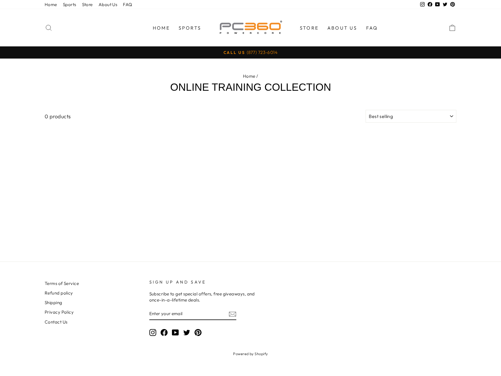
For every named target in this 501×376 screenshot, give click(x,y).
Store (87, 4)
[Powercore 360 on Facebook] (164, 332)
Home (51, 4)
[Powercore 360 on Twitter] (186, 332)
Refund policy (59, 293)
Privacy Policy (59, 312)
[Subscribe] (232, 314)
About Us (108, 4)
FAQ (127, 4)
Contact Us (56, 322)
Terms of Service (62, 283)
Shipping (53, 302)
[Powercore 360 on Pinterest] (198, 332)
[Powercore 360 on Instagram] (152, 332)
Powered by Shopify (250, 353)
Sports (69, 4)
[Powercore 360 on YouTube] (175, 332)
